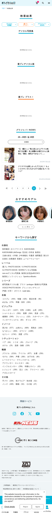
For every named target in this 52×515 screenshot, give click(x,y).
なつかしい (10, 331)
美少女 (8, 328)
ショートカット (12, 313)
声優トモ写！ (7, 291)
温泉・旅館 (23, 345)
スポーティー (41, 316)
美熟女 (37, 328)
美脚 (28, 313)
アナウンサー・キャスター (16, 363)
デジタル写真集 (9, 24)
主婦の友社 (6, 255)
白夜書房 (12, 259)
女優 (39, 353)
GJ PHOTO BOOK (10, 270)
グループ (32, 342)
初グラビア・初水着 (27, 381)
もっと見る (26, 227)
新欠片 (46, 255)
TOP (3, 8)
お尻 (38, 310)
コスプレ (9, 299)
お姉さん (23, 328)
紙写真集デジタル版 (10, 284)
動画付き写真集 (41, 284)
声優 (21, 357)
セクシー (10, 334)
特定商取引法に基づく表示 (11, 489)
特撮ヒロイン (33, 366)
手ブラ (8, 381)
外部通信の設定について (31, 489)
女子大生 (34, 357)
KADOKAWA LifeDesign (11, 252)
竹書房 (31, 255)
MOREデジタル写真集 (28, 270)
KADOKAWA (29, 249)
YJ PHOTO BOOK (29, 267)
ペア (7, 342)
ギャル (31, 320)
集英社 (38, 252)
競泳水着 (35, 299)
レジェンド (10, 370)
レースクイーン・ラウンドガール (19, 360)
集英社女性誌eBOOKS (30, 273)
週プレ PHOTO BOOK (11, 267)
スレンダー (10, 310)
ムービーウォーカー (31, 259)
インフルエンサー (13, 366)
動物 (20, 384)
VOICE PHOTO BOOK (11, 288)
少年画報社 (23, 255)
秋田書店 (6, 249)
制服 (23, 299)
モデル (8, 357)
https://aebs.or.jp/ (6, 477)
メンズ (8, 384)
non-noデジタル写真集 (11, 273)
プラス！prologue (27, 284)
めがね (8, 302)
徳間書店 (38, 255)
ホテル (8, 345)
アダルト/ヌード (8, 373)
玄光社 (25, 252)
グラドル (10, 353)
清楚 (24, 334)
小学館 (15, 255)
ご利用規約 (6, 485)
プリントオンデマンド (31, 288)
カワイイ (27, 331)
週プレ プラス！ (26, 24)
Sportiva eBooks (29, 276)
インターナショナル (13, 320)
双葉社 (19, 259)
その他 (32, 384)
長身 (40, 313)
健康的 (8, 316)
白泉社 (5, 259)
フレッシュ (24, 316)
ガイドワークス (17, 249)
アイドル (26, 353)
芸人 (24, 370)
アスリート (37, 370)
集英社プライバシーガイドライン (24, 485)
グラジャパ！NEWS (42, 24)
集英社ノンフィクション (12, 276)
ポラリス (17, 291)
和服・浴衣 (24, 302)
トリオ (18, 342)
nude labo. (26, 291)
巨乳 (26, 310)
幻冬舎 (31, 252)
